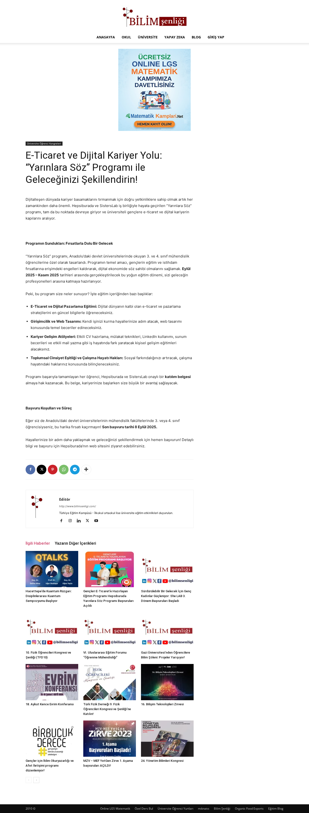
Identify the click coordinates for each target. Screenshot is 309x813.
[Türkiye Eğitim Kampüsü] (154, 16)
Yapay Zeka (174, 37)
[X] (41, 469)
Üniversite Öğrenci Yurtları (175, 808)
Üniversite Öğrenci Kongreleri (44, 143)
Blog (196, 37)
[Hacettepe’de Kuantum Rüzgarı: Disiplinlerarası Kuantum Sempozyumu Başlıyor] (52, 569)
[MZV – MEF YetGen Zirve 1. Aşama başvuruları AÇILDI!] (109, 738)
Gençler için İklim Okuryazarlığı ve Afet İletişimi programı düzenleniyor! (50, 765)
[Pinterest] (52, 469)
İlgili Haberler (38, 543)
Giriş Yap (216, 37)
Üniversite (148, 37)
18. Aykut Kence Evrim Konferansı (50, 704)
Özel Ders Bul (144, 808)
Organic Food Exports (249, 808)
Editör (64, 499)
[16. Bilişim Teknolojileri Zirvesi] (167, 682)
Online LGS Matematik (115, 808)
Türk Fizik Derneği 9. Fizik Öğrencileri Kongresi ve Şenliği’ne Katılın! (107, 709)
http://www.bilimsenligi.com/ (77, 506)
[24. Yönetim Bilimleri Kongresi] (167, 738)
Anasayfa (106, 37)
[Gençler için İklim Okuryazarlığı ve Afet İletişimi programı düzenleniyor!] (52, 738)
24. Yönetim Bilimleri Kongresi (162, 761)
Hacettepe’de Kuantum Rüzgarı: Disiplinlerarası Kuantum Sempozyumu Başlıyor (49, 596)
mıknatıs (203, 808)
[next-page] (36, 780)
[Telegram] (75, 469)
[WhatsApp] (64, 469)
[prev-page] (29, 780)
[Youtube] (98, 521)
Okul (126, 37)
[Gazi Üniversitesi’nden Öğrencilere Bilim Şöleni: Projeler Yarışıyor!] (167, 630)
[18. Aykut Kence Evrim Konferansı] (52, 682)
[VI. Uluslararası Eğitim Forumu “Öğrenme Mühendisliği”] (109, 630)
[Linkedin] (80, 521)
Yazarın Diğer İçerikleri (75, 543)
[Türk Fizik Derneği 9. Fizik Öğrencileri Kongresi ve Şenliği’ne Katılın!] (109, 682)
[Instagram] (72, 521)
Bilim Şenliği (222, 808)
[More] (86, 469)
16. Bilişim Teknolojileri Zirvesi (162, 704)
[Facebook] (30, 469)
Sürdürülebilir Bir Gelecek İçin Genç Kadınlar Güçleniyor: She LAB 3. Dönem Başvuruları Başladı (166, 596)
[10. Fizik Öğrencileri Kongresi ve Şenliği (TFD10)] (52, 630)
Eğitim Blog (275, 808)
